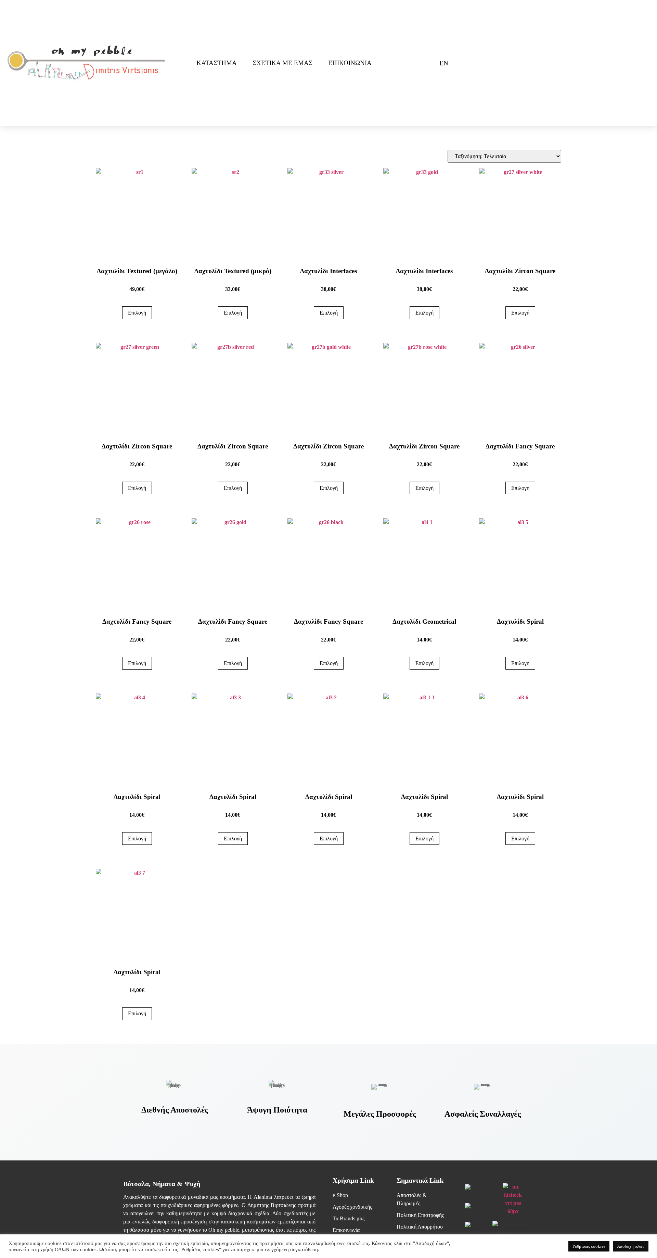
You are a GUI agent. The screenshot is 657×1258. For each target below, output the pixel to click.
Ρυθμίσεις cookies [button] (588, 1246)
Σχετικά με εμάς (282, 62)
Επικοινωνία (350, 62)
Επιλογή (137, 313)
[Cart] (421, 63)
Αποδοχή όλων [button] (630, 1246)
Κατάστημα (216, 62)
